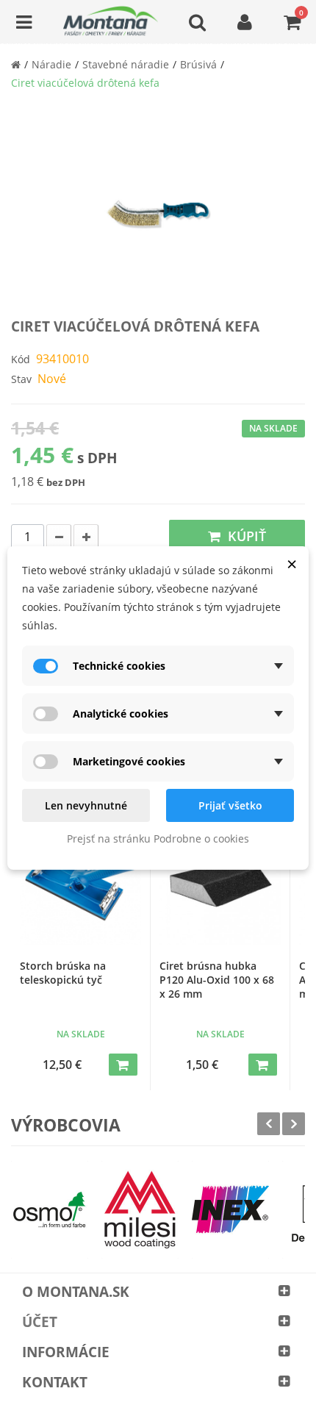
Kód (20, 359)
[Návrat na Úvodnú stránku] (16, 64)
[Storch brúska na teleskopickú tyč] (80, 884)
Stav (21, 379)
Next (293, 1123)
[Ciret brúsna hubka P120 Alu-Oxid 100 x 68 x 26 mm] (220, 884)
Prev (268, 1123)
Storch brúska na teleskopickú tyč (63, 973)
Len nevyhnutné (86, 805)
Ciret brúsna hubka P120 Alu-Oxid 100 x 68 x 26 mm (216, 980)
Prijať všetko (230, 805)
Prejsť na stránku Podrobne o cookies (158, 838)
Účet (39, 1321)
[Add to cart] (123, 1065)
